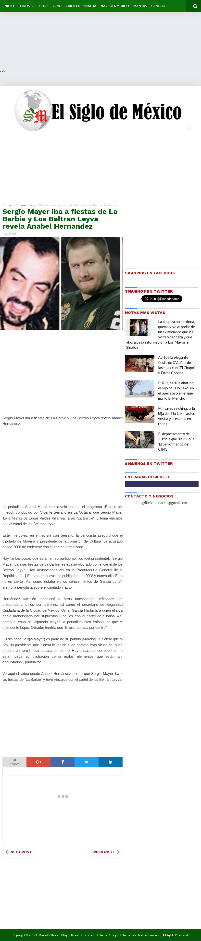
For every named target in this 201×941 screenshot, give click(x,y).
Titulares (20, 205)
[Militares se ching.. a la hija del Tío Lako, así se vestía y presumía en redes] (139, 414)
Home (6, 205)
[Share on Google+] (38, 762)
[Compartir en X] (87, 762)
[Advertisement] (100, 34)
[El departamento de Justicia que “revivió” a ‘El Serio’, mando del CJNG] (139, 439)
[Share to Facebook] (62, 762)
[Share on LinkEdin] (111, 762)
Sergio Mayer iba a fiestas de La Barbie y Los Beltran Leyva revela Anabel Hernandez (59, 218)
